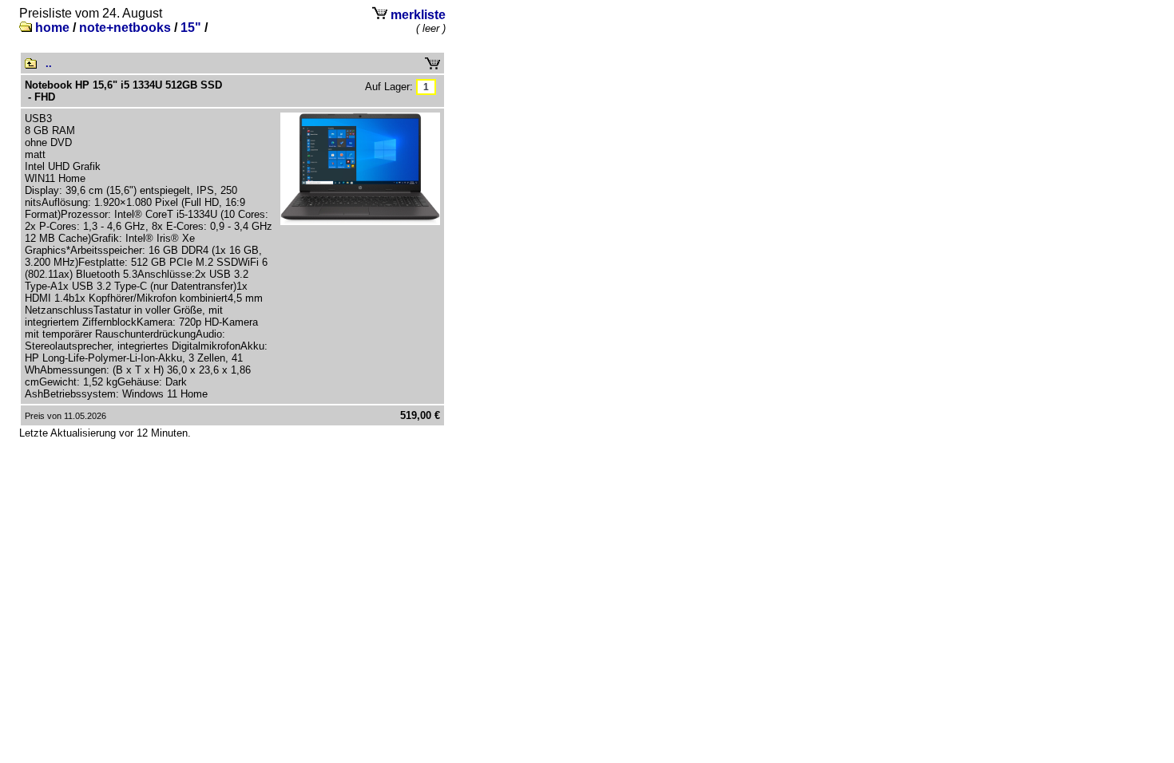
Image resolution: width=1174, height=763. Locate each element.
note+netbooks (125, 27)
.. (49, 63)
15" (190, 27)
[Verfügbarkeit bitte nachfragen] (426, 87)
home (52, 27)
